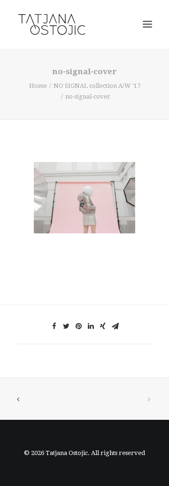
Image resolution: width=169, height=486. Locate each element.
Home (38, 85)
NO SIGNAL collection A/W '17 (97, 85)
